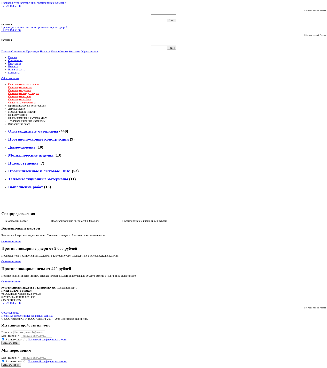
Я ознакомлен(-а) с (36, 339)
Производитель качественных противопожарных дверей (34, 2)
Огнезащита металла (20, 87)
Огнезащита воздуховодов (23, 93)
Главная (6, 51)
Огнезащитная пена (19, 96)
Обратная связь (89, 51)
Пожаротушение (17, 114)
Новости (45, 51)
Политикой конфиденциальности (47, 339)
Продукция (32, 51)
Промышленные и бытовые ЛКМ (27, 117)
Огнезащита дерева (19, 90)
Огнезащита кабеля (19, 99)
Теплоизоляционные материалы (26, 120)
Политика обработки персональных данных (27, 315)
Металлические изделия (22, 111)
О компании (18, 51)
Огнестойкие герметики (22, 102)
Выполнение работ (19, 123)
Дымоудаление (16, 108)
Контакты (74, 51)
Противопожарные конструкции (27, 105)
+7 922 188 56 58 (11, 5)
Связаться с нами (11, 241)
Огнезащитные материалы (23, 84)
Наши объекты (59, 51)
